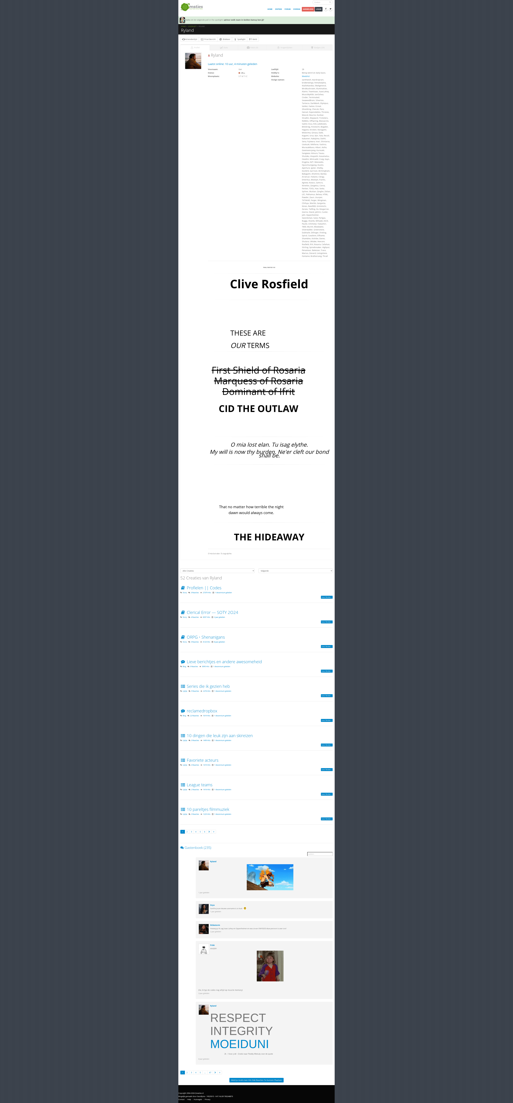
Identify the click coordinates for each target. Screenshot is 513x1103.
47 (210, 1072)
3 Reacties (195, 592)
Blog (184, 666)
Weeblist (306, 76)
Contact (181, 1099)
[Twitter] (331, 9)
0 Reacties (195, 642)
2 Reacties (195, 789)
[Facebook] (326, 9)
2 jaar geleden (219, 617)
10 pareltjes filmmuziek (207, 809)
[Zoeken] (330, 2)
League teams (199, 784)
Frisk (212, 945)
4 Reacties (195, 617)
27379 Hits (207, 592)
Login (318, 9)
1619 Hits (206, 716)
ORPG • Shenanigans (205, 637)
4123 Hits (206, 642)
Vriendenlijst (191, 39)
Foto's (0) (254, 47)
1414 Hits (206, 789)
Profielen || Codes (203, 588)
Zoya (212, 905)
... (205, 1072)
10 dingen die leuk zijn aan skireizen (219, 735)
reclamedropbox (201, 711)
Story (185, 592)
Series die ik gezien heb (208, 686)
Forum (288, 9)
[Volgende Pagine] (209, 832)
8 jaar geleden (219, 642)
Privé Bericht (210, 39)
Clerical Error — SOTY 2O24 (212, 612)
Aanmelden (308, 9)
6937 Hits (206, 617)
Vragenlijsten (286, 47)
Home (269, 9)
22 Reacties (194, 716)
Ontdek (278, 9)
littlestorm (215, 925)
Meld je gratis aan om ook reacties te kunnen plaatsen (256, 1080)
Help (189, 1099)
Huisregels (198, 1099)
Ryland (213, 861)
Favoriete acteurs (202, 760)
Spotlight (241, 39)
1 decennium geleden (223, 592)
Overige (296, 9)
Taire (188, 20)
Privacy (207, 1099)
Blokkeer (226, 39)
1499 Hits (206, 740)
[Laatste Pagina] (213, 832)
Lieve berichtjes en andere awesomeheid (224, 661)
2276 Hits (206, 691)
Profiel (197, 47)
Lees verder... (327, 597)
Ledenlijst (192, 26)
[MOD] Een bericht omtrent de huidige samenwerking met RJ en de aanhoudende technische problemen (276, 20)
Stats (225, 47)
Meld (254, 39)
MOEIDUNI (239, 1044)
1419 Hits (206, 765)
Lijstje (185, 691)
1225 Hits (206, 814)
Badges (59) (319, 47)
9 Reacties (195, 691)
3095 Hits (205, 666)
